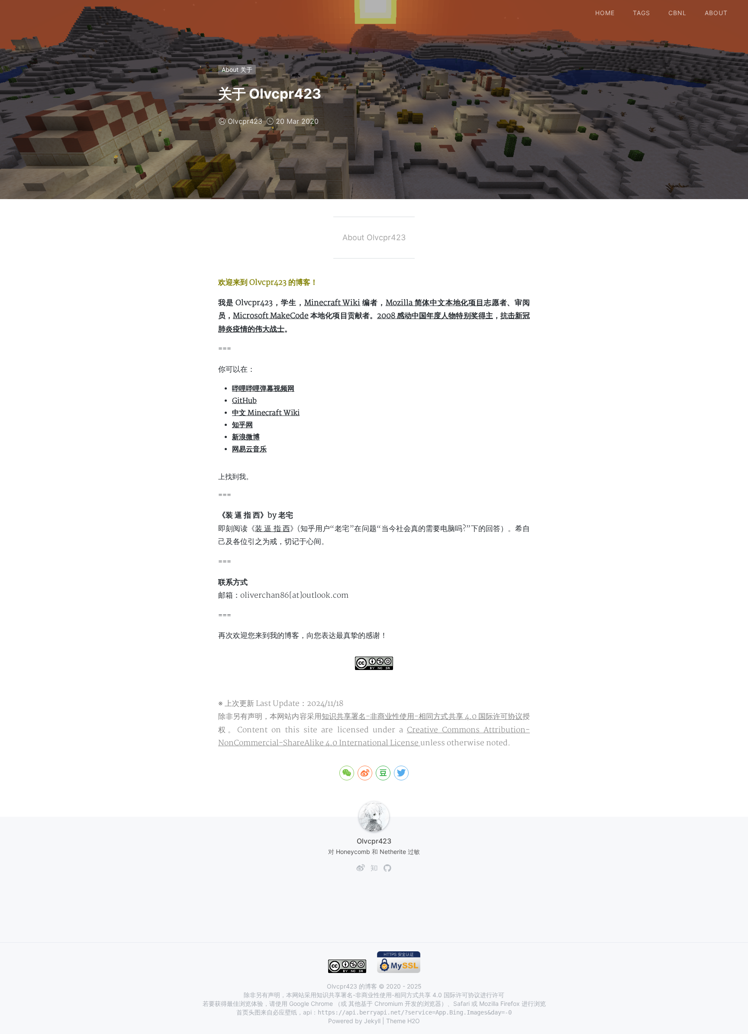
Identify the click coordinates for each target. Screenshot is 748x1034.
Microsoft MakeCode (271, 315)
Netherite (393, 851)
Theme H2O (403, 1020)
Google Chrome (311, 1003)
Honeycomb (353, 851)
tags (641, 12)
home (605, 12)
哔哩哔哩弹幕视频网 (263, 388)
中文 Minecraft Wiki (266, 413)
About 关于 (237, 69)
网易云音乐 (249, 449)
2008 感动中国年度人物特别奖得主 (435, 315)
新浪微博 (246, 437)
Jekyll (372, 1020)
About (716, 12)
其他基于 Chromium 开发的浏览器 (394, 1003)
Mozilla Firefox (499, 1003)
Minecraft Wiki (332, 302)
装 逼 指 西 (272, 528)
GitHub (244, 400)
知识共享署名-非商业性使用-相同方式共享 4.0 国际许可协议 (422, 716)
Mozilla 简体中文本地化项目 (435, 302)
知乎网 (242, 425)
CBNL (677, 12)
